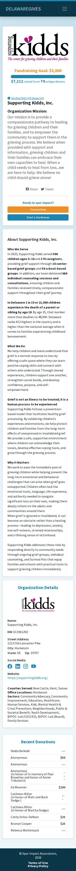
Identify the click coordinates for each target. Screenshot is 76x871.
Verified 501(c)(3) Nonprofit (27, 98)
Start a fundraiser (38, 217)
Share (34, 189)
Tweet (49, 189)
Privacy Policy (38, 866)
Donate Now (38, 209)
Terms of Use (38, 863)
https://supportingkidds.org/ (27, 678)
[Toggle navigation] (64, 9)
